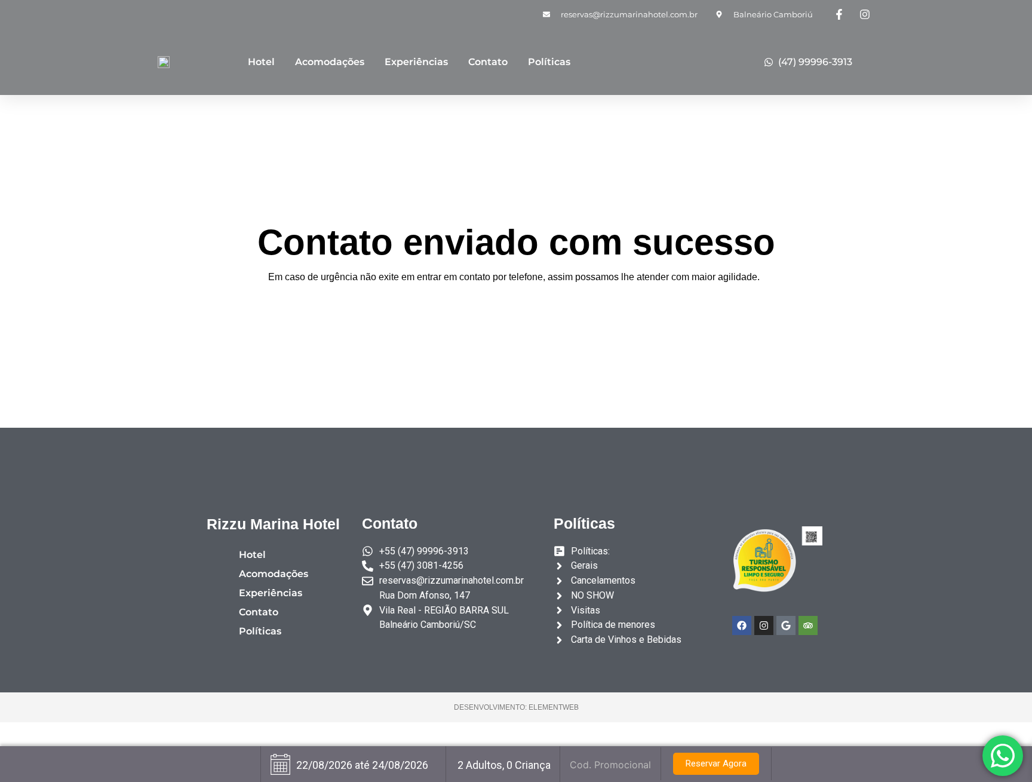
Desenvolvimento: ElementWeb (516, 707)
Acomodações (329, 62)
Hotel (261, 62)
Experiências (416, 62)
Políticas (549, 62)
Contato (488, 62)
